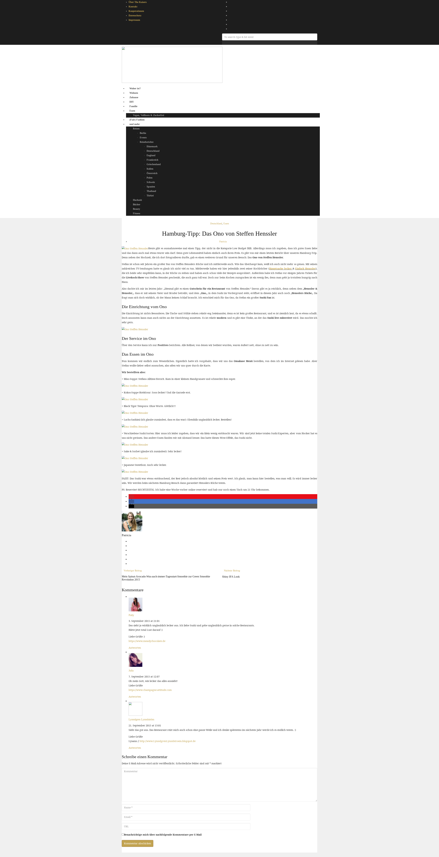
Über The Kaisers (138, 2)
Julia (131, 670)
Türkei (150, 195)
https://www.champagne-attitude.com (150, 690)
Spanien (151, 186)
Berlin (143, 133)
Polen (149, 177)
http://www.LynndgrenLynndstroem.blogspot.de (167, 741)
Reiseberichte (146, 142)
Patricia (223, 241)
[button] (131, 496)
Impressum (134, 20)
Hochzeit (137, 200)
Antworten (135, 647)
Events (143, 137)
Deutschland (153, 151)
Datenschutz (135, 15)
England (151, 155)
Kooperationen (136, 11)
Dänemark (152, 146)
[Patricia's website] (129, 541)
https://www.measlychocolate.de (147, 641)
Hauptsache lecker (281, 268)
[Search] (223, 42)
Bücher (136, 204)
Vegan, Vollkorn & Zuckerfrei (148, 115)
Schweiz (151, 182)
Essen (132, 111)
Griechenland (154, 164)
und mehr (134, 124)
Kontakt (133, 6)
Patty (131, 615)
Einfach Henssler (305, 268)
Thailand (151, 191)
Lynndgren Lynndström (141, 719)
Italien (150, 169)
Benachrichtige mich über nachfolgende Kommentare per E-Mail (163, 834)
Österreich (152, 173)
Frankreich (152, 160)
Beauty (136, 209)
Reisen (136, 128)
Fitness (136, 213)
